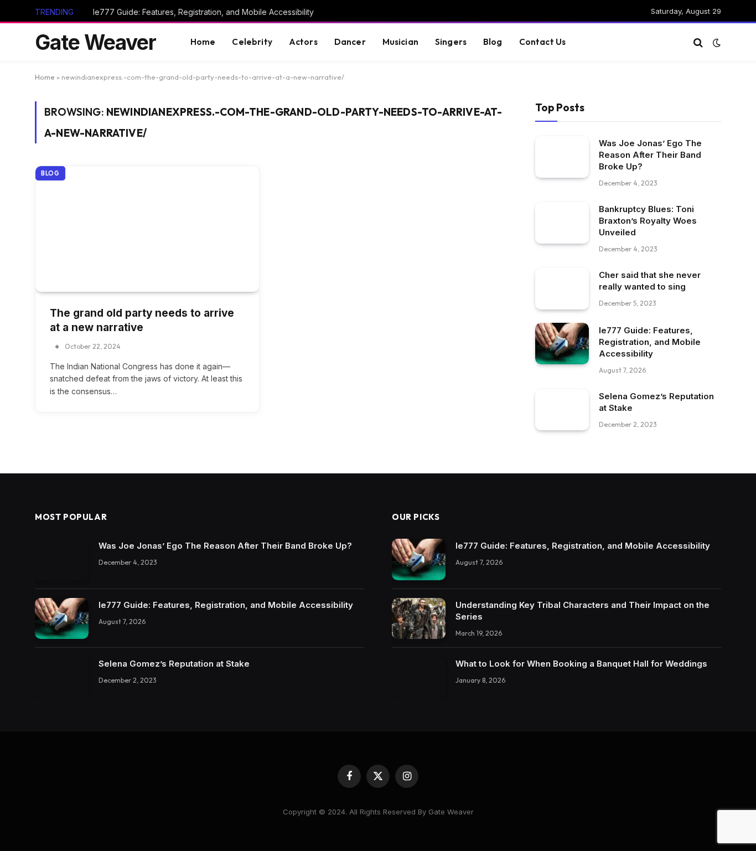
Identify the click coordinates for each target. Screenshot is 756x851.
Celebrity (252, 42)
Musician (400, 42)
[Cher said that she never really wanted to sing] (562, 288)
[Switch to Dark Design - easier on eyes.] (715, 42)
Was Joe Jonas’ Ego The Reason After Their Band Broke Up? (650, 154)
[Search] (698, 42)
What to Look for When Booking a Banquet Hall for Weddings (581, 663)
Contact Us (542, 42)
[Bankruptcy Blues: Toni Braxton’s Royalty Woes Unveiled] (562, 222)
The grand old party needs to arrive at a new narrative (142, 320)
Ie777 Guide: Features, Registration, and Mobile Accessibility (203, 12)
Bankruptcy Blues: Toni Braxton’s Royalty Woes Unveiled (648, 220)
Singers (451, 42)
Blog (493, 42)
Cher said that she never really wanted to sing (650, 280)
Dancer (350, 42)
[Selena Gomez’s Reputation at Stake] (562, 409)
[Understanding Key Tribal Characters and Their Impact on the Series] (419, 618)
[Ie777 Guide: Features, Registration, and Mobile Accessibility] (562, 343)
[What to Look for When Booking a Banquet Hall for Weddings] (419, 677)
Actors (303, 42)
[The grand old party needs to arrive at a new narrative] (147, 229)
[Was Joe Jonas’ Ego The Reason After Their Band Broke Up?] (562, 156)
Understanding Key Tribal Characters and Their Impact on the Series (582, 611)
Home (203, 42)
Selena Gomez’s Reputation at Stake (656, 401)
